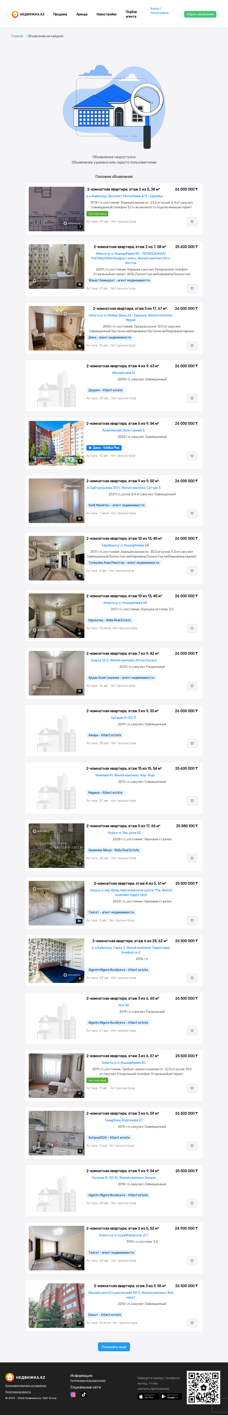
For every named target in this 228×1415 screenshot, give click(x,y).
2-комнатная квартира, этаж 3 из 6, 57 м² (122, 1056)
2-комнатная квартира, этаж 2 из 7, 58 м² (130, 247)
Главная (17, 36)
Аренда (82, 14)
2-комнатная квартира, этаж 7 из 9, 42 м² (122, 653)
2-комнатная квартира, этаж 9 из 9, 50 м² (122, 481)
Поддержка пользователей (88, 1380)
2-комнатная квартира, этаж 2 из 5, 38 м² (123, 189)
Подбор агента (131, 14)
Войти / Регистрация (160, 10)
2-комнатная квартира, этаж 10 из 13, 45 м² (124, 538)
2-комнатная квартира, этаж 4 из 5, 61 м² (130, 883)
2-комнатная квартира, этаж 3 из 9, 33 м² (122, 711)
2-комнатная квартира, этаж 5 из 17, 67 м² (130, 308)
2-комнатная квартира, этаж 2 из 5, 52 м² (122, 1228)
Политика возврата (18, 1391)
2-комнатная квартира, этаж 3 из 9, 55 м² (130, 1286)
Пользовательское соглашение (25, 1385)
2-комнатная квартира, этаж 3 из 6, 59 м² (122, 1113)
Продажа (60, 14)
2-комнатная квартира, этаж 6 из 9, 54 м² (122, 423)
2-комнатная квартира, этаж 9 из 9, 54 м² (122, 1171)
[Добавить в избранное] (192, 221)
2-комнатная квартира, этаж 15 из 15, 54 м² (124, 768)
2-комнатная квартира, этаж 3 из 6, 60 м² (122, 998)
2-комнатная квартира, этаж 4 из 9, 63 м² (122, 366)
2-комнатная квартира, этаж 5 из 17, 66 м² (123, 826)
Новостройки (106, 14)
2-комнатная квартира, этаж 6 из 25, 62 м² (129, 941)
